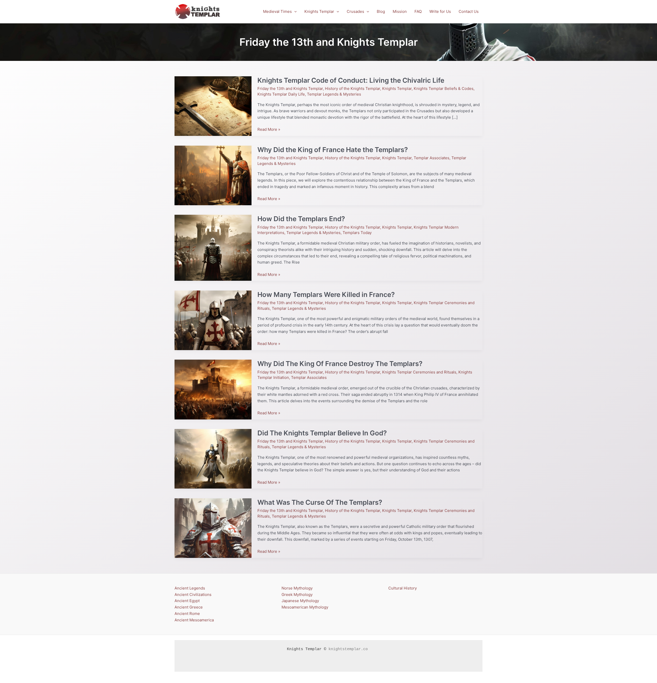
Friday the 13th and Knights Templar (290, 88)
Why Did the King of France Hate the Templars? (332, 150)
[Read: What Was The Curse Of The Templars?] (213, 527)
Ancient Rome (187, 613)
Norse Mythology (297, 588)
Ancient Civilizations (193, 594)
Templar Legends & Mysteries (334, 94)
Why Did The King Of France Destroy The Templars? (339, 364)
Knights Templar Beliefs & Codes (444, 88)
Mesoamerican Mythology (305, 607)
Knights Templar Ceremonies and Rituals (419, 372)
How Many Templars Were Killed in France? (326, 294)
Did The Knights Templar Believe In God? (322, 433)
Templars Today (357, 232)
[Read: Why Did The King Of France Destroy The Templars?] (213, 389)
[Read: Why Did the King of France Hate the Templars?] (213, 175)
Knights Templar (397, 88)
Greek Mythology (297, 594)
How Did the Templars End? (301, 219)
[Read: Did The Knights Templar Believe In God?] (213, 458)
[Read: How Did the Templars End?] (213, 247)
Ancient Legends (190, 588)
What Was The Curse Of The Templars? (319, 502)
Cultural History (402, 588)
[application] (294, 12)
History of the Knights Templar (352, 88)
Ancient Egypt (187, 600)
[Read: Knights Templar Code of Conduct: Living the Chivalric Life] (213, 105)
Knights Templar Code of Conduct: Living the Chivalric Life (350, 80)
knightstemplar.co (348, 649)
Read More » (268, 129)
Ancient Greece (189, 607)
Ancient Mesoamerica (194, 619)
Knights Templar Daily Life (281, 94)
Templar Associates (431, 157)
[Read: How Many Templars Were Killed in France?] (213, 319)
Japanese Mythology (300, 600)
